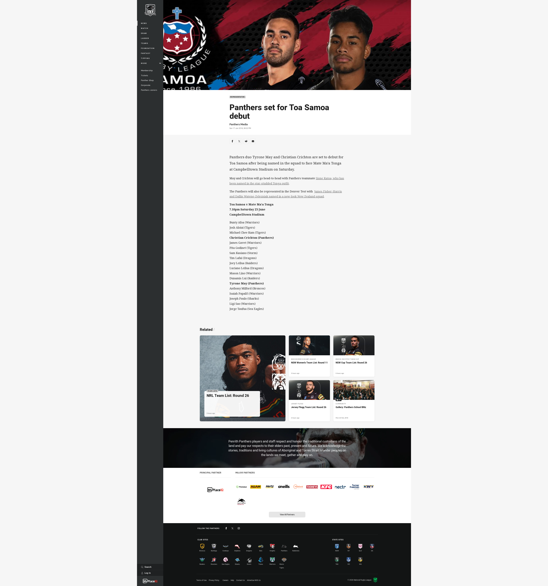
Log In (148, 573)
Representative (237, 97)
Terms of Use (201, 580)
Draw (144, 33)
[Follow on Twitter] (232, 528)
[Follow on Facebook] (226, 528)
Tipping (145, 58)
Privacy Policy (214, 580)
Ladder (145, 38)
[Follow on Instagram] (239, 528)
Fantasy (145, 53)
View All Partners (287, 514)
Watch (144, 28)
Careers (225, 580)
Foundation (148, 48)
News (144, 23)
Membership (147, 70)
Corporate (145, 85)
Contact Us (240, 580)
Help (232, 580)
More (144, 63)
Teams (144, 43)
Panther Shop (147, 80)
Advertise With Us (254, 580)
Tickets (144, 75)
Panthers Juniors (149, 90)
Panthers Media (238, 124)
